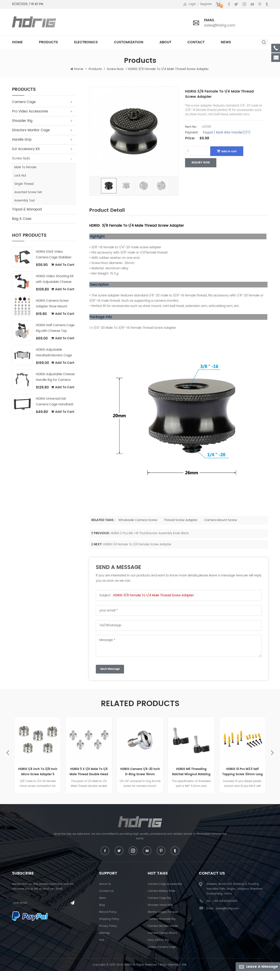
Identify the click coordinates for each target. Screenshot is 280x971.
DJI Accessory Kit (26, 149)
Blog (102, 905)
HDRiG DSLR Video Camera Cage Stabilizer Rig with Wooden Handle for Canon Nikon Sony (54, 254)
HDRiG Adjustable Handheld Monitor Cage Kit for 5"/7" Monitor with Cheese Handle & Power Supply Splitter (54, 352)
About (165, 42)
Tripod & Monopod (27, 209)
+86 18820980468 (225, 901)
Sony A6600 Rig (158, 940)
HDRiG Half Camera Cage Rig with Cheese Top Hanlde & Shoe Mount (55, 328)
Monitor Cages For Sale (163, 912)
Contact (196, 42)
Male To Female (25, 167)
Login (192, 4)
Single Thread (24, 184)
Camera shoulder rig (161, 919)
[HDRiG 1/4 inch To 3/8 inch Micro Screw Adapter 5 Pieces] (37, 740)
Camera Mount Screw (220, 520)
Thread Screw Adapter (181, 520)
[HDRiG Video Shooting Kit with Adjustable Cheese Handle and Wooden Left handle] (22, 281)
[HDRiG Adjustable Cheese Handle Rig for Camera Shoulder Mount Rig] (22, 379)
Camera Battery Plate (161, 891)
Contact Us (106, 891)
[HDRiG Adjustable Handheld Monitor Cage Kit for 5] (22, 354)
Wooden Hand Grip (160, 905)
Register (206, 4)
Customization (128, 42)
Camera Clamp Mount (162, 933)
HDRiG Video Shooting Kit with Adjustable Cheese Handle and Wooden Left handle (55, 279)
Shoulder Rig (22, 121)
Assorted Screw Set (28, 192)
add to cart (64, 264)
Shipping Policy (109, 919)
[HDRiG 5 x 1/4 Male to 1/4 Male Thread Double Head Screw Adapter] (89, 740)
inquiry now (201, 163)
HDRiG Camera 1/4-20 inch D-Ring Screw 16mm (140, 772)
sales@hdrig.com (219, 25)
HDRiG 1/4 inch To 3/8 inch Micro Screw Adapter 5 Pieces (37, 772)
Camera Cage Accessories (165, 884)
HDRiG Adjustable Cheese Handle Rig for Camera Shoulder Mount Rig (55, 377)
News (226, 42)
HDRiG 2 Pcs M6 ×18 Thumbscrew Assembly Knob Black (150, 533)
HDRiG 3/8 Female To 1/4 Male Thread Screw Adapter (153, 595)
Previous (7, 750)
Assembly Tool (24, 200)
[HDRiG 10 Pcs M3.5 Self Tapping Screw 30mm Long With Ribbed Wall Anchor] (242, 740)
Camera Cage (24, 102)
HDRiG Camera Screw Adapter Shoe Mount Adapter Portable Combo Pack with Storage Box (55, 303)
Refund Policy (108, 912)
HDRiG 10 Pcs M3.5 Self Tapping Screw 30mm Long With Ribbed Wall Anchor (242, 772)
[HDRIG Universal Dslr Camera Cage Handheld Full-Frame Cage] (22, 403)
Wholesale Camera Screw (137, 520)
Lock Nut (20, 175)
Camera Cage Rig (159, 898)
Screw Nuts (115, 69)
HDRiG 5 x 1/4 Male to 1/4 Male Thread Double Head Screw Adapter (89, 772)
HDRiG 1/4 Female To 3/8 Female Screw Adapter (137, 544)
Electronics (86, 42)
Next (272, 750)
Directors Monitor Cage (31, 130)
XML (184, 965)
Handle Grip (22, 139)
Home (17, 42)
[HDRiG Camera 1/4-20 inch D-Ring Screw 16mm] (140, 740)
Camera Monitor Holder (163, 926)
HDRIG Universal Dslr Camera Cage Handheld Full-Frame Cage (54, 401)
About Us (105, 884)
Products (48, 42)
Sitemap (104, 933)
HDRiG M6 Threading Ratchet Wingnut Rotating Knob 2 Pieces (191, 772)
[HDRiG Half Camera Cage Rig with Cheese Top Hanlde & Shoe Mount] (22, 330)
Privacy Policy (108, 926)
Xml (101, 940)
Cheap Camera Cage (162, 947)
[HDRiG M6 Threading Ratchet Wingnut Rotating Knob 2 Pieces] (191, 740)
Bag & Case (21, 219)
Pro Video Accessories (30, 111)
